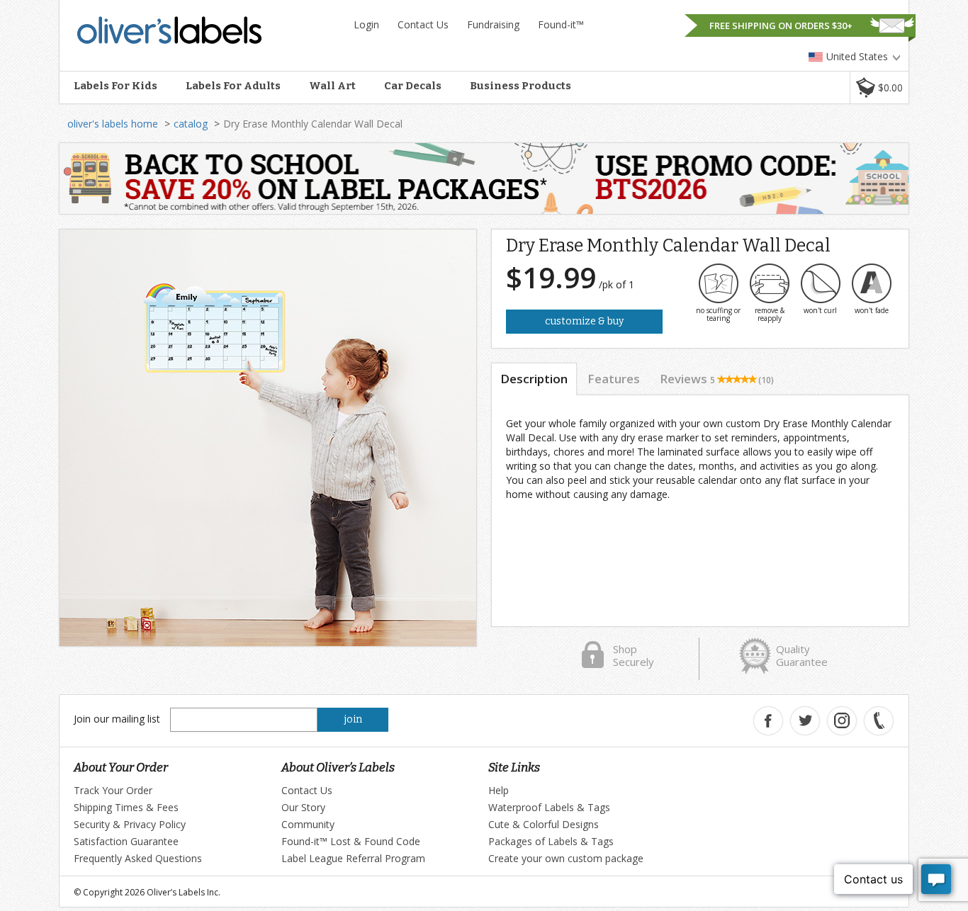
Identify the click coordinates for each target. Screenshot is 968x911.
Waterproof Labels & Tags (549, 807)
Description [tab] (534, 378)
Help (498, 790)
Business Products (520, 85)
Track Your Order (113, 790)
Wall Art (332, 85)
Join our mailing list (117, 718)
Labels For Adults (233, 85)
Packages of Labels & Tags (551, 841)
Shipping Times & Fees (126, 807)
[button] (879, 87)
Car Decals (412, 85)
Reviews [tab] (717, 378)
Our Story (303, 807)
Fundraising (493, 24)
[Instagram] (841, 721)
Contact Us (423, 24)
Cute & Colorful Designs (543, 824)
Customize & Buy (584, 321)
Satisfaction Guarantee (126, 841)
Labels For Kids (115, 85)
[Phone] (878, 721)
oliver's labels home (112, 123)
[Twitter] (805, 721)
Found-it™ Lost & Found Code (350, 841)
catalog (191, 123)
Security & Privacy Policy (130, 824)
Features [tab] (613, 378)
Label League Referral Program (353, 858)
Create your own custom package (565, 858)
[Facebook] (768, 721)
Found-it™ (561, 24)
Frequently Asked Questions (138, 858)
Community (307, 824)
